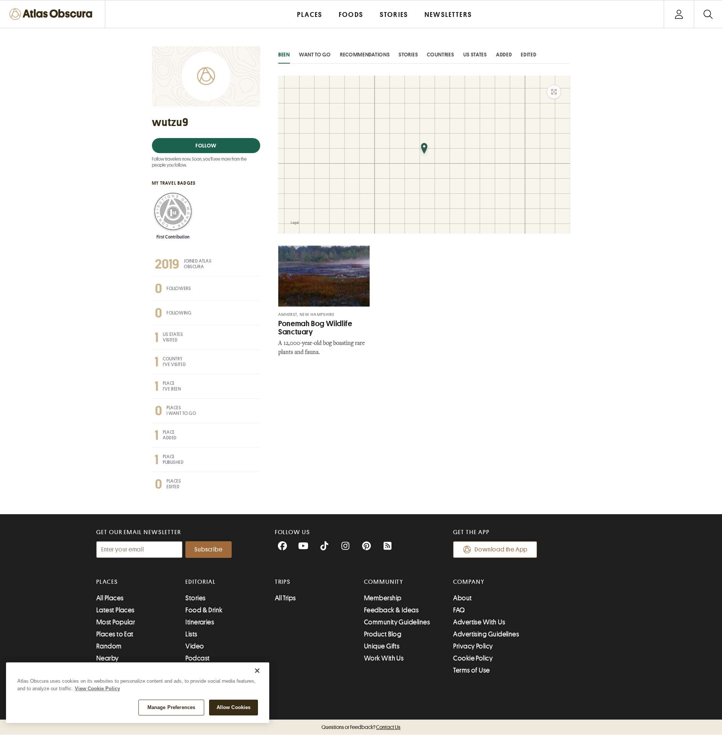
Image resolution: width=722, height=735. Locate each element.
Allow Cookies (234, 707)
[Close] (257, 670)
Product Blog (382, 634)
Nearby (107, 658)
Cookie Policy (473, 658)
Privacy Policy (473, 646)
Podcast (197, 658)
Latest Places (115, 610)
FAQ (459, 610)
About (462, 598)
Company (468, 582)
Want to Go (315, 54)
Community (383, 582)
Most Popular (115, 622)
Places (107, 582)
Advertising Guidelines (486, 634)
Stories (408, 54)
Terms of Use (471, 670)
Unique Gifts (381, 646)
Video (194, 646)
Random (109, 646)
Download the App (501, 550)
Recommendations (365, 54)
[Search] (708, 14)
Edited (528, 54)
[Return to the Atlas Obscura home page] (52, 14)
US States (475, 54)
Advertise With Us (479, 622)
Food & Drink (203, 610)
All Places (110, 598)
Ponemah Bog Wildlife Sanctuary (315, 328)
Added (504, 54)
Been (284, 54)
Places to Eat (114, 634)
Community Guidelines (397, 622)
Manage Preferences (171, 707)
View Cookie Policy (97, 688)
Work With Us (383, 658)
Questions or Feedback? (361, 727)
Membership (383, 598)
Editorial (200, 582)
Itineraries (199, 622)
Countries (440, 54)
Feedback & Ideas (391, 610)
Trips (283, 582)
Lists (191, 634)
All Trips (285, 598)
